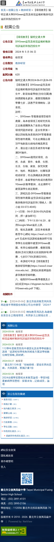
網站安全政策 (8, 450)
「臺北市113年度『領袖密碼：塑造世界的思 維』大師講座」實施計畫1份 (26, 366)
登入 (3, 466)
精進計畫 (10, 404)
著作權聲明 (7, 461)
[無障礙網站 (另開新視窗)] (27, 531)
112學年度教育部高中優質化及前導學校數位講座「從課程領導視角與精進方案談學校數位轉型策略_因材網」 (26, 351)
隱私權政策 (7, 455)
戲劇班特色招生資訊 (17, 435)
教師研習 (11, 417)
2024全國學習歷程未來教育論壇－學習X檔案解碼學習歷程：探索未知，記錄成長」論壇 (26, 381)
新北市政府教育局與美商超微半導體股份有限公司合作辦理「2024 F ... (26, 305)
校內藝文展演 (12, 408)
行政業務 (10, 422)
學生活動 (10, 426)
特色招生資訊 (12, 431)
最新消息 (11, 399)
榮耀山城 (10, 413)
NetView (27, 521)
